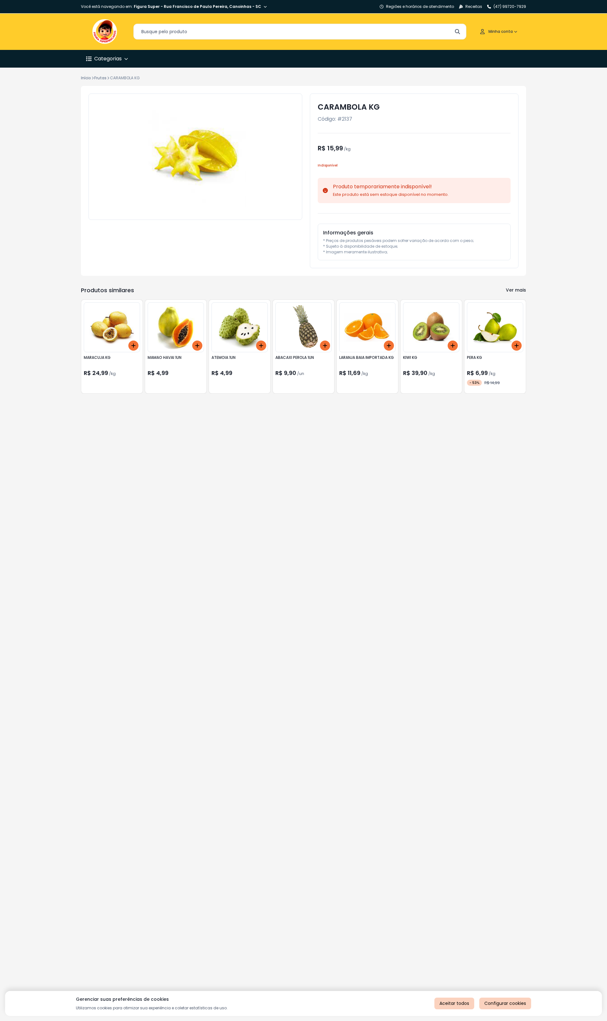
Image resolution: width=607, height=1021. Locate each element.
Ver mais (516, 290)
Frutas (100, 78)
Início (86, 78)
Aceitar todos (454, 1003)
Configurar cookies (505, 1003)
